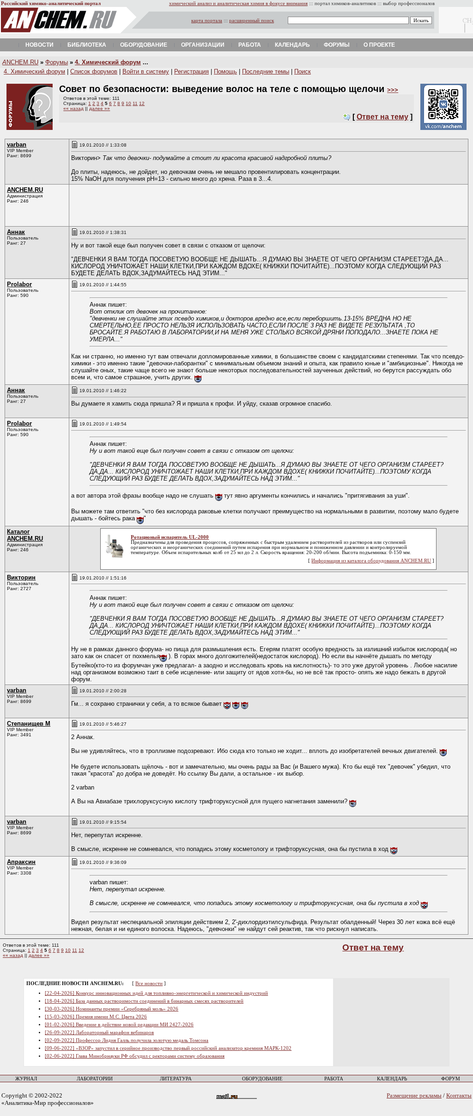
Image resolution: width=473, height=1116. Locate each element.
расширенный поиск (251, 20)
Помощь (225, 71)
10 (128, 103)
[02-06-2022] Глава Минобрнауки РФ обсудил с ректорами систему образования (134, 1056)
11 (135, 103)
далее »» (99, 108)
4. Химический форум (108, 62)
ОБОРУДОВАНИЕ (262, 1078)
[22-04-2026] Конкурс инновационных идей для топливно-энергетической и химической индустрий (156, 993)
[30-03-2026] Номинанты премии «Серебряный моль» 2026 (111, 1008)
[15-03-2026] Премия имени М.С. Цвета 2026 (96, 1016)
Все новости (149, 983)
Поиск (302, 71)
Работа (249, 45)
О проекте (379, 45)
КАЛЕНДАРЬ (392, 1078)
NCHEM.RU (20, 62)
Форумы (337, 45)
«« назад (73, 108)
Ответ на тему (382, 117)
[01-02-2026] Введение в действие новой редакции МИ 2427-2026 (119, 1024)
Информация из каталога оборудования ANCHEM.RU (371, 560)
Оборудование (143, 45)
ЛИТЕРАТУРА (176, 1078)
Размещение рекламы (414, 1095)
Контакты (459, 1095)
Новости (39, 45)
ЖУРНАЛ (26, 1078)
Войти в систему (145, 71)
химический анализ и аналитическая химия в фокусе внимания (238, 3)
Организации (202, 45)
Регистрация (191, 71)
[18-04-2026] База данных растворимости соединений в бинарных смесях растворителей (144, 1001)
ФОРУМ (450, 1078)
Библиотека (86, 45)
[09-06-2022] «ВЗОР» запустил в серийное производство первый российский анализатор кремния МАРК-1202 (168, 1048)
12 (142, 103)
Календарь (292, 45)
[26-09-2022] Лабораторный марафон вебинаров (99, 1032)
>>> (392, 89)
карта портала (206, 20)
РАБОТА (333, 1078)
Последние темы (265, 71)
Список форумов (93, 71)
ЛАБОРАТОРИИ (95, 1078)
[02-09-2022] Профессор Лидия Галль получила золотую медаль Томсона (126, 1040)
